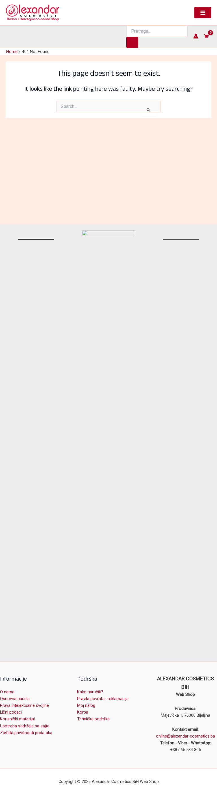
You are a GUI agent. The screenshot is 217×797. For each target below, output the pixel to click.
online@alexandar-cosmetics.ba (185, 736)
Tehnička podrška (93, 718)
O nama (7, 691)
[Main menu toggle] (202, 12)
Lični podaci (11, 712)
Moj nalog (86, 705)
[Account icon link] (195, 36)
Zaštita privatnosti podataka (26, 732)
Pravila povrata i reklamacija (103, 698)
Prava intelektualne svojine (24, 705)
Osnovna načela (15, 698)
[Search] (132, 42)
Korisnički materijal (17, 718)
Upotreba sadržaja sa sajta (24, 726)
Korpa (82, 712)
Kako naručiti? (90, 691)
